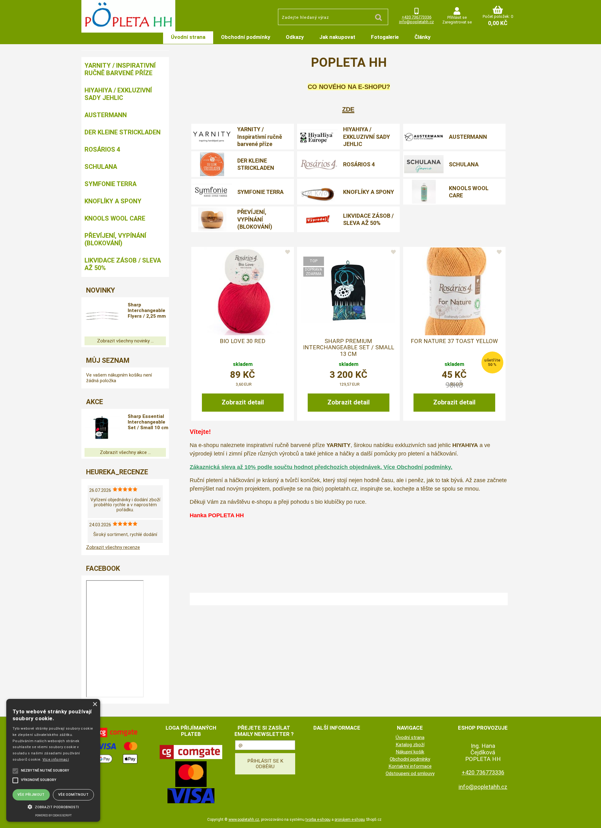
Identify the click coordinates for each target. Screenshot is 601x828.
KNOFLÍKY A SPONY (368, 192)
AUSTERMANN (468, 136)
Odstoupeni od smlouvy (410, 773)
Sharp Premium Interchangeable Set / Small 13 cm (348, 347)
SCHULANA (464, 164)
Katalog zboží (410, 744)
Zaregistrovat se (457, 22)
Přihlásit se (457, 17)
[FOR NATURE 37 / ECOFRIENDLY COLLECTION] (454, 291)
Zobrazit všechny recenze (113, 547)
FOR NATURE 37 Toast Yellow (454, 341)
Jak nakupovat (337, 37)
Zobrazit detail (243, 402)
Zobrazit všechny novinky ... (125, 341)
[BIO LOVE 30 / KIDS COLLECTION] (242, 291)
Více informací (56, 760)
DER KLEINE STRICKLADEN (255, 164)
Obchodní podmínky (245, 37)
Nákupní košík (410, 752)
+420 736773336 (416, 17)
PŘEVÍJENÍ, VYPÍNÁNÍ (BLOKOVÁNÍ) (254, 219)
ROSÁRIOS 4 (359, 164)
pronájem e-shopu (350, 819)
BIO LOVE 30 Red (242, 341)
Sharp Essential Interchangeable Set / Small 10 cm (148, 422)
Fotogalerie (385, 37)
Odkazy (295, 37)
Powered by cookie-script (53, 815)
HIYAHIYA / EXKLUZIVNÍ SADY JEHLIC (366, 136)
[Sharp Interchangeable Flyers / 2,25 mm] (102, 317)
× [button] (94, 704)
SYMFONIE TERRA (260, 192)
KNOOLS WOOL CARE (469, 192)
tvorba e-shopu (318, 819)
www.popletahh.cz (244, 819)
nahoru (591, 818)
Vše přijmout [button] (31, 795)
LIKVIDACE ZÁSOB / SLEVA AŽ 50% (368, 219)
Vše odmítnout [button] (73, 795)
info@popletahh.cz (416, 21)
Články (422, 37)
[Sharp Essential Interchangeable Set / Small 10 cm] (102, 428)
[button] (53, 806)
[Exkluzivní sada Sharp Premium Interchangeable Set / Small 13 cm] (348, 291)
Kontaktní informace (410, 766)
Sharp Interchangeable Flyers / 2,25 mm (147, 310)
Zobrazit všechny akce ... (125, 452)
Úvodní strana (188, 37)
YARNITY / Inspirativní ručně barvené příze (259, 136)
